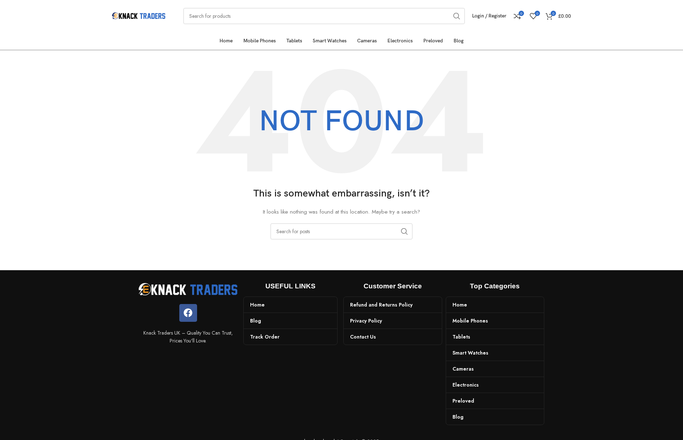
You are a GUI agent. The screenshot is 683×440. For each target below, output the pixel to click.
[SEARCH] (404, 231)
